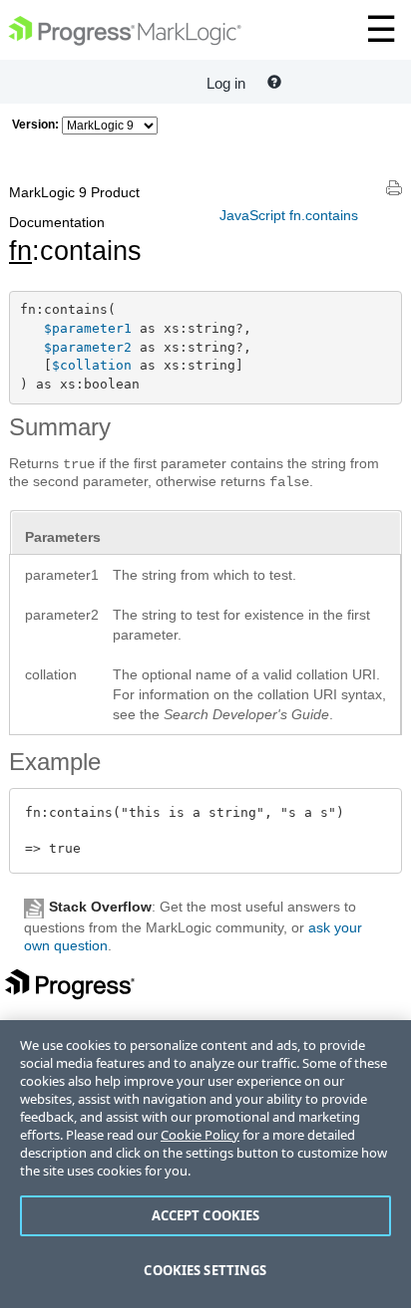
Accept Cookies (206, 1215)
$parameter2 (88, 347)
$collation (92, 365)
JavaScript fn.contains (288, 215)
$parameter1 (88, 328)
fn (20, 251)
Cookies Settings (205, 1270)
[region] (205, 1164)
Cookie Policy (200, 1135)
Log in (225, 83)
